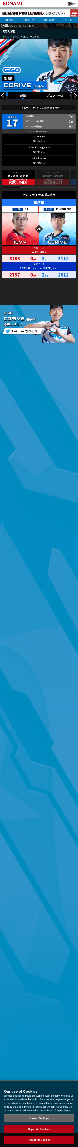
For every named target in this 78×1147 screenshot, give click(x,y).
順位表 (9, 19)
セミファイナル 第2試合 (39, 194)
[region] (39, 1113)
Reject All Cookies (39, 1129)
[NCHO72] (75, 95)
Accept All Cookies (39, 1139)
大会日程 (29, 19)
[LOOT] (3, 95)
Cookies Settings (39, 1118)
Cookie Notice (63, 1110)
